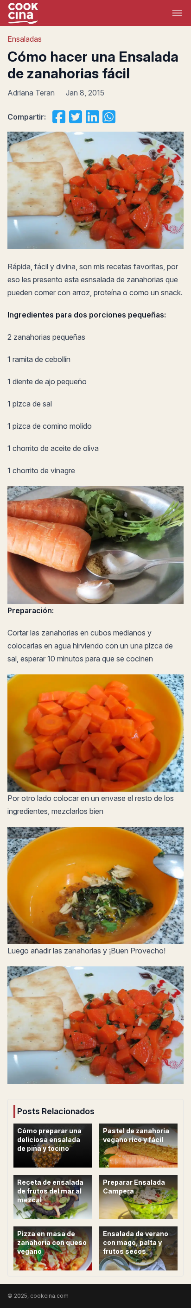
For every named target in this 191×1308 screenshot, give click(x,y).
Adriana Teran (31, 92)
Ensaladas (24, 39)
